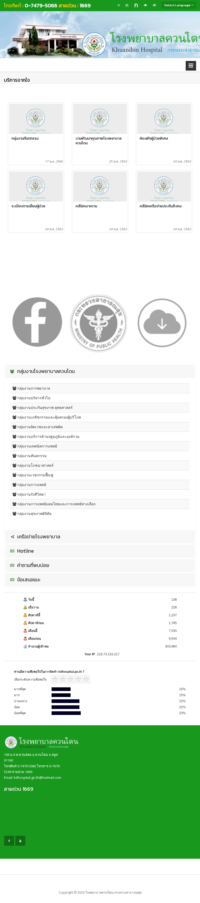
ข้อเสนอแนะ (28, 579)
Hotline (25, 551)
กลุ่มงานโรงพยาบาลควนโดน (45, 371)
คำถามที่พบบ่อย (32, 565)
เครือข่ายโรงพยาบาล (38, 536)
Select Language (177, 5)
